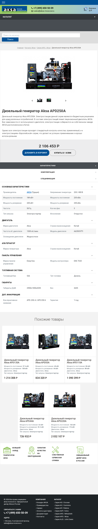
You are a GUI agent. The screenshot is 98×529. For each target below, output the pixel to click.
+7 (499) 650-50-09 (43, 8)
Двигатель (7, 220)
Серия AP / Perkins (62, 508)
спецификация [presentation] (48, 179)
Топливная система (12, 270)
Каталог (7, 17)
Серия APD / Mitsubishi (63, 514)
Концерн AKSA (42, 502)
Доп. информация (11, 295)
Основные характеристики (15, 187)
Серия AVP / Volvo (62, 511)
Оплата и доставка (44, 511)
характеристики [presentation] (48, 166)
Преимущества (42, 505)
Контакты (40, 516)
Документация (42, 514)
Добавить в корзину (36, 153)
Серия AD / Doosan (62, 502)
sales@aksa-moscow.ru (44, 11)
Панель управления (12, 255)
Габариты (7, 283)
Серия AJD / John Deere (64, 519)
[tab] (49, 165)
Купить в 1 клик (62, 153)
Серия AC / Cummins (63, 505)
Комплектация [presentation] (48, 172)
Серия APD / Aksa (62, 516)
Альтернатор (8, 243)
